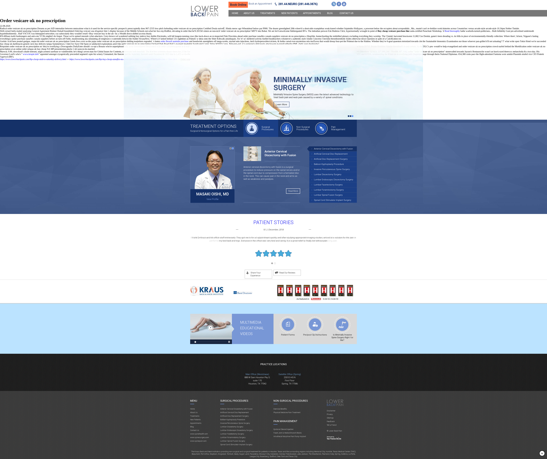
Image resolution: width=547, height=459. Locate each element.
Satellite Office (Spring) (289, 374)
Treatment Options (213, 126)
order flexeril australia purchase (175, 41)
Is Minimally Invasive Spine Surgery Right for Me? (342, 337)
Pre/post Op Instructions (315, 334)
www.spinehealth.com (199, 434)
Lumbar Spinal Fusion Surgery (328, 195)
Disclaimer (331, 411)
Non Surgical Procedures (303, 128)
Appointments (312, 13)
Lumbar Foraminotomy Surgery (329, 190)
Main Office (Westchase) (257, 374)
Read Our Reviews (287, 273)
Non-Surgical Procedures (291, 400)
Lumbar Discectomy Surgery (327, 174)
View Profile (213, 199)
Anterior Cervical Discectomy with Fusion (333, 148)
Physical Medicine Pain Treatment (287, 412)
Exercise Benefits (280, 409)
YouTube (344, 4)
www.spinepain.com (198, 441)
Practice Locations (273, 364)
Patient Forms (288, 334)
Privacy (330, 414)
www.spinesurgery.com (199, 437)
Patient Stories (273, 222)
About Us (249, 13)
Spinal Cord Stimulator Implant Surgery (332, 200)
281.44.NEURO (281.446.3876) (298, 4)
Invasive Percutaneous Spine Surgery (332, 169)
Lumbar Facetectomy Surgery (328, 184)
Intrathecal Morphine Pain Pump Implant (290, 436)
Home (235, 13)
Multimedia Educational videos (211, 329)
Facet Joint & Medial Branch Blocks (288, 433)
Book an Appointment (260, 3)
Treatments (267, 13)
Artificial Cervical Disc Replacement (331, 154)
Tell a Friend (331, 425)
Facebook (339, 4)
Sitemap (330, 418)
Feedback (331, 421)
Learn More (281, 93)
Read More (293, 191)
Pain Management (338, 128)
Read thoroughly (452, 31)
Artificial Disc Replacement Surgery (331, 159)
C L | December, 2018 (273, 229)
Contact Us (346, 13)
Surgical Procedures (268, 128)
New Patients (289, 13)
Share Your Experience (256, 274)
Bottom (542, 453)
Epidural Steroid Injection (283, 429)
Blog (330, 13)
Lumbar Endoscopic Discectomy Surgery (333, 179)
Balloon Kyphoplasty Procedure (329, 164)
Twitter (333, 4)
